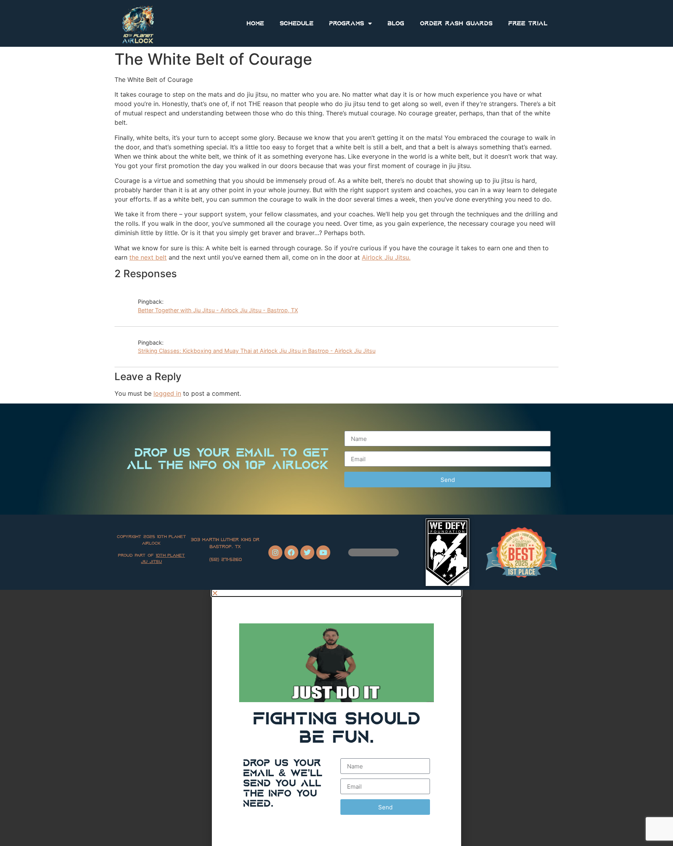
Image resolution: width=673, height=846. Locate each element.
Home (255, 23)
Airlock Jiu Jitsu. (386, 257)
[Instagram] (275, 552)
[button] (336, 593)
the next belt (148, 257)
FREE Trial (528, 23)
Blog (396, 23)
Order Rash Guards (456, 23)
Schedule (297, 23)
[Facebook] (291, 552)
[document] (336, 718)
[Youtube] (323, 552)
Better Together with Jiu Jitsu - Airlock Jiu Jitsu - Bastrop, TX (218, 310)
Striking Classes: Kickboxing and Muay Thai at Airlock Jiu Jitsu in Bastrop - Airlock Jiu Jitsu (256, 350)
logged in (167, 393)
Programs (346, 23)
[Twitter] (307, 552)
